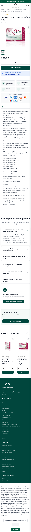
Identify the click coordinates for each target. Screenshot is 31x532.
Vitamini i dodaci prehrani (8, 450)
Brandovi (4, 471)
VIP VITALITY (5, 14)
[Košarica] (22, 5)
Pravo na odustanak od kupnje (10, 424)
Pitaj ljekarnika (5, 431)
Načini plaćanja (6, 408)
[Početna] (15, 5)
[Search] (26, 5)
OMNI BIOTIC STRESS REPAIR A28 (22, 359)
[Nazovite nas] (29, 5)
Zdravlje (4, 455)
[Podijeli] (28, 32)
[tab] (4, 107)
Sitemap (4, 438)
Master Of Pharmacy (7, 481)
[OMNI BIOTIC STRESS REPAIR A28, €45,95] (23, 346)
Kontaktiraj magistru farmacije (13, 301)
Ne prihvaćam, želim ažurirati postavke (15, 520)
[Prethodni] (25, 333)
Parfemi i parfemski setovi (8, 459)
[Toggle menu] (2, 6)
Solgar (3, 478)
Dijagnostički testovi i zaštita (9, 469)
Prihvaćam (15, 529)
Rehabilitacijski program (8, 466)
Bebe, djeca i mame (7, 452)
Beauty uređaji (5, 462)
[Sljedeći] (28, 333)
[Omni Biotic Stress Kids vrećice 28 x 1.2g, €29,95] (8, 346)
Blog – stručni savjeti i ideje (9, 429)
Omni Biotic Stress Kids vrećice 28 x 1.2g (7, 359)
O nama (4, 405)
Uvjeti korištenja (6, 415)
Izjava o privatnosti (6, 417)
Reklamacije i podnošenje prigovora (11, 426)
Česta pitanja (5, 433)
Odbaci (15, 525)
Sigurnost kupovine (7, 419)
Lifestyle (4, 457)
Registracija (5, 422)
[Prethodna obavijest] (2, 1)
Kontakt (3, 436)
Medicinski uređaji (6, 464)
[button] (28, 27)
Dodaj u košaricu (7, 372)
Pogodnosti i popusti (7, 445)
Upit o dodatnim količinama (9, 412)
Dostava (4, 410)
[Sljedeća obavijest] (29, 1)
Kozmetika (4, 448)
